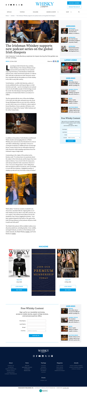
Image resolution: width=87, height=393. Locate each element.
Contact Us (11, 365)
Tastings (22, 12)
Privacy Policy (11, 370)
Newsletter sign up (74, 7)
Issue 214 (19, 280)
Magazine (35, 12)
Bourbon (43, 370)
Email (66, 134)
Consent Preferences (11, 373)
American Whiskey (60, 370)
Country (65, 137)
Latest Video (70, 60)
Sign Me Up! (70, 140)
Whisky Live (43, 380)
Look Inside (19, 286)
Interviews (27, 369)
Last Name (64, 132)
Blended (43, 367)
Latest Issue (59, 365)
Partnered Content (27, 367)
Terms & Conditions (10, 369)
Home (7, 15)
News (8, 61)
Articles (9, 12)
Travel (71, 80)
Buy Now (19, 290)
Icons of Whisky (76, 369)
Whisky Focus (73, 89)
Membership (59, 369)
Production (27, 370)
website (27, 232)
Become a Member (74, 3)
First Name (64, 129)
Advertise (11, 367)
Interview (72, 28)
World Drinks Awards (76, 365)
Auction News (73, 107)
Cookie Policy (11, 372)
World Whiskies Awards (76, 367)
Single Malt (43, 369)
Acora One (66, 387)
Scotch (43, 372)
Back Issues (59, 367)
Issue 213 (67, 280)
